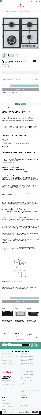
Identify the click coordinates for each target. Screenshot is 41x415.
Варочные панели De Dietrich (7, 361)
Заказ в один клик (20, 89)
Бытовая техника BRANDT (7, 353)
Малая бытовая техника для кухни (27, 380)
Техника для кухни (24, 372)
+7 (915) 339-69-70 (6, 376)
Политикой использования (18, 412)
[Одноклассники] (18, 104)
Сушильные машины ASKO (26, 361)
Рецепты (3, 409)
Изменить (18, 72)
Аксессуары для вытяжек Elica (27, 356)
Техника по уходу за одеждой (27, 371)
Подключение (4, 402)
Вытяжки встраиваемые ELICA (27, 354)
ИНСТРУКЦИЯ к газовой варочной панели (12, 281)
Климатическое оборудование (27, 377)
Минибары (23, 381)
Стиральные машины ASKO (26, 360)
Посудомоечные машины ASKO (27, 363)
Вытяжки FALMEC (24, 357)
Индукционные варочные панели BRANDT (10, 356)
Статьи (3, 408)
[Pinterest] (19, 104)
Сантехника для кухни (25, 386)
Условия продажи (5, 403)
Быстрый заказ (8, 336)
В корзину (24, 85)
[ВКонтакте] (16, 104)
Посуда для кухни (24, 383)
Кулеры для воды (24, 378)
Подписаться (25, 345)
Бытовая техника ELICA (25, 353)
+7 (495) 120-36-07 (6, 377)
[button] (17, 339)
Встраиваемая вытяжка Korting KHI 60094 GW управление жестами (19, 321)
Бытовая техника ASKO (6, 364)
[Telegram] (25, 104)
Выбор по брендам (25, 395)
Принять (35, 411)
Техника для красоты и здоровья (27, 374)
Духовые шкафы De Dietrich (7, 363)
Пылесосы (23, 384)
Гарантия (3, 400)
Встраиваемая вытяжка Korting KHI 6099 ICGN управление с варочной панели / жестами (32, 322)
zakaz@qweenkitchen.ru (7, 380)
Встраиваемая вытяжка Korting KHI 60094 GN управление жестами (7, 321)
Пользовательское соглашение (8, 406)
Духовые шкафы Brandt (6, 357)
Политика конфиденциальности (8, 405)
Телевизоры (23, 387)
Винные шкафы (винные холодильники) (28, 375)
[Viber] (21, 104)
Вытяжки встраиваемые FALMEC (27, 359)
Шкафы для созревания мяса (26, 389)
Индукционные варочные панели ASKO (28, 364)
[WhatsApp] (23, 104)
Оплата (3, 399)
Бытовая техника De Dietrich (7, 360)
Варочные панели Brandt (6, 354)
